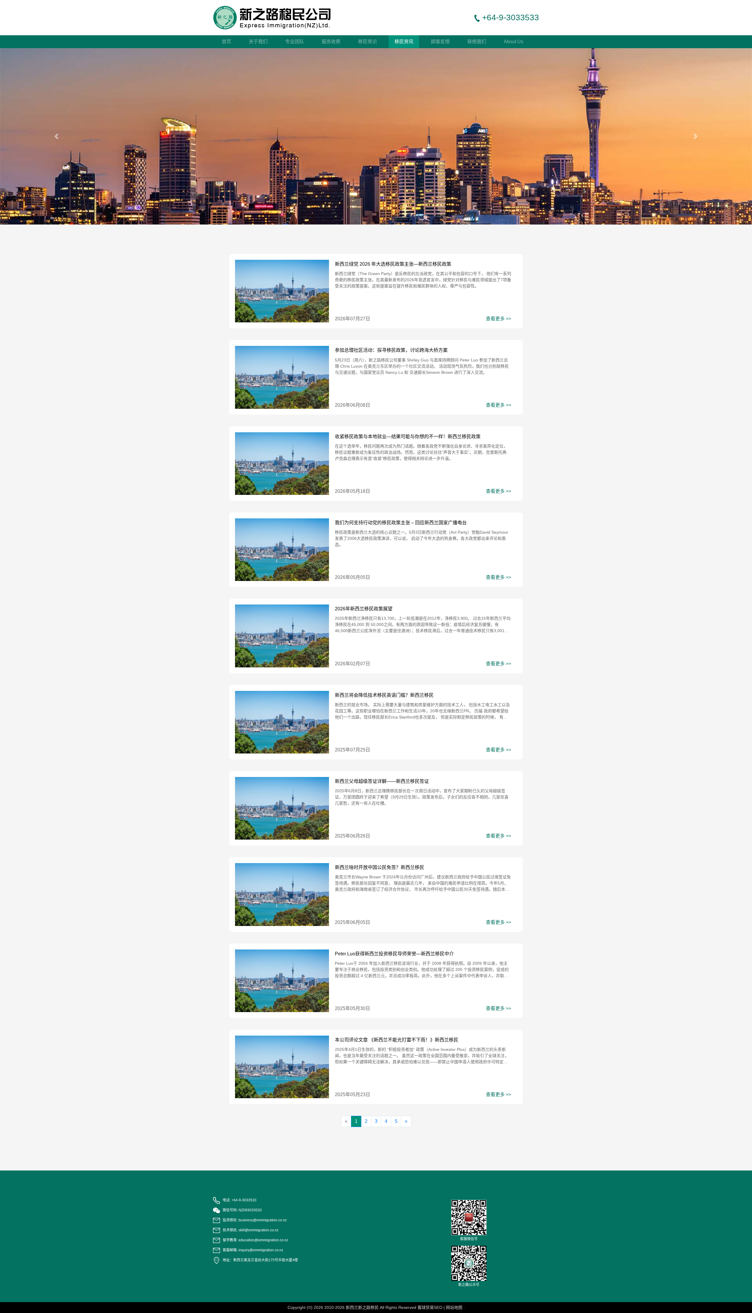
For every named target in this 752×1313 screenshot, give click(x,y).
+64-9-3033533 (243, 1200)
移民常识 (367, 41)
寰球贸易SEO (429, 1307)
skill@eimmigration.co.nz (258, 1230)
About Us (513, 41)
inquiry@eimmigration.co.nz (261, 1250)
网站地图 (454, 1307)
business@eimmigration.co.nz (263, 1220)
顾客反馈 (440, 41)
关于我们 (258, 41)
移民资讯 (404, 41)
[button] (56, 136)
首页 (226, 41)
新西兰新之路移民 (362, 1307)
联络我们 (476, 41)
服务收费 (331, 41)
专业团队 (294, 41)
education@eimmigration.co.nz (263, 1240)
